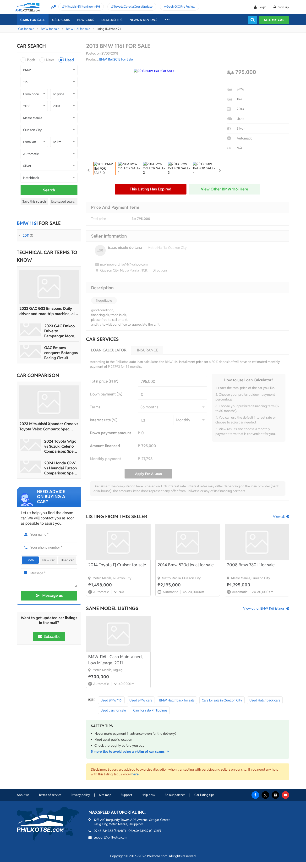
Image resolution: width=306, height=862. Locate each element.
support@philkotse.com (110, 837)
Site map (105, 795)
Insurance (147, 350)
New (50, 59)
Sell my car (274, 20)
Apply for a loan (148, 474)
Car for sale (26, 29)
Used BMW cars (140, 700)
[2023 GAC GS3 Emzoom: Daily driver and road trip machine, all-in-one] (49, 287)
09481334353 (103, 831)
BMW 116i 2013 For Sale (116, 59)
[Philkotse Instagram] (275, 795)
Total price (98, 219)
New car (48, 560)
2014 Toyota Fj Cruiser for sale (117, 564)
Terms (95, 407)
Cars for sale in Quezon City (222, 700)
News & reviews (143, 20)
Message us (52, 595)
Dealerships (111, 20)
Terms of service (50, 795)
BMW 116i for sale (78, 29)
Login (262, 7)
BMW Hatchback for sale (177, 700)
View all (278, 516)
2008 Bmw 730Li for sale (251, 564)
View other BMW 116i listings (263, 608)
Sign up (283, 7)
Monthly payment (105, 458)
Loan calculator (108, 350)
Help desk (148, 795)
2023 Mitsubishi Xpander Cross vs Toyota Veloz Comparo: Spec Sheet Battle (48, 426)
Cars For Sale (32, 20)
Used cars (61, 20)
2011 (26, 235)
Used (69, 59)
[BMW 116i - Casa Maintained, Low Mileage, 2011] (118, 634)
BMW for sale (50, 29)
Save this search (34, 201)
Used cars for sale (113, 710)
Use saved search (63, 201)
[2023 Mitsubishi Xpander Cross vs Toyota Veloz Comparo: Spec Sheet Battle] (49, 402)
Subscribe (51, 636)
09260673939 (138, 831)
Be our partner (175, 795)
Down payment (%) (106, 394)
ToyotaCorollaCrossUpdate (133, 7)
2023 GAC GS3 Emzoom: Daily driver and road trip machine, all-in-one (48, 311)
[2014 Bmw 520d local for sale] (187, 542)
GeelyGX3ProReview (180, 7)
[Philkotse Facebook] (255, 795)
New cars (85, 20)
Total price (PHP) (104, 381)
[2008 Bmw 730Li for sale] (257, 542)
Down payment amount (110, 432)
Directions (160, 270)
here (135, 774)
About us (23, 795)
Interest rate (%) (103, 420)
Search (49, 190)
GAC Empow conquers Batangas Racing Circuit (61, 352)
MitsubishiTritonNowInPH (82, 7)
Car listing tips (204, 795)
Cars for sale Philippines (150, 710)
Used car (67, 560)
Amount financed (105, 445)
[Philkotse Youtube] (285, 795)
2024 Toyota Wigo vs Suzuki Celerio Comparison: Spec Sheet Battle (60, 446)
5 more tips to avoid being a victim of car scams (128, 751)
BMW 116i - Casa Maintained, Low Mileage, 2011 (115, 660)
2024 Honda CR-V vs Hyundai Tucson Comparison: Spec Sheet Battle (60, 468)
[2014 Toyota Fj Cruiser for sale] (118, 542)
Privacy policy (80, 795)
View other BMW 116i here (224, 189)
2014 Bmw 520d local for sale (186, 564)
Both (31, 59)
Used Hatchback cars (264, 700)
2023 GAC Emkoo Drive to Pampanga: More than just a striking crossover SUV (60, 331)
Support (126, 795)
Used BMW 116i (111, 700)
